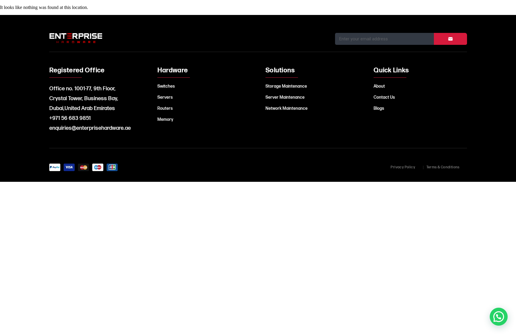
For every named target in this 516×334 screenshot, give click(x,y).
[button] (499, 317)
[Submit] (450, 39)
